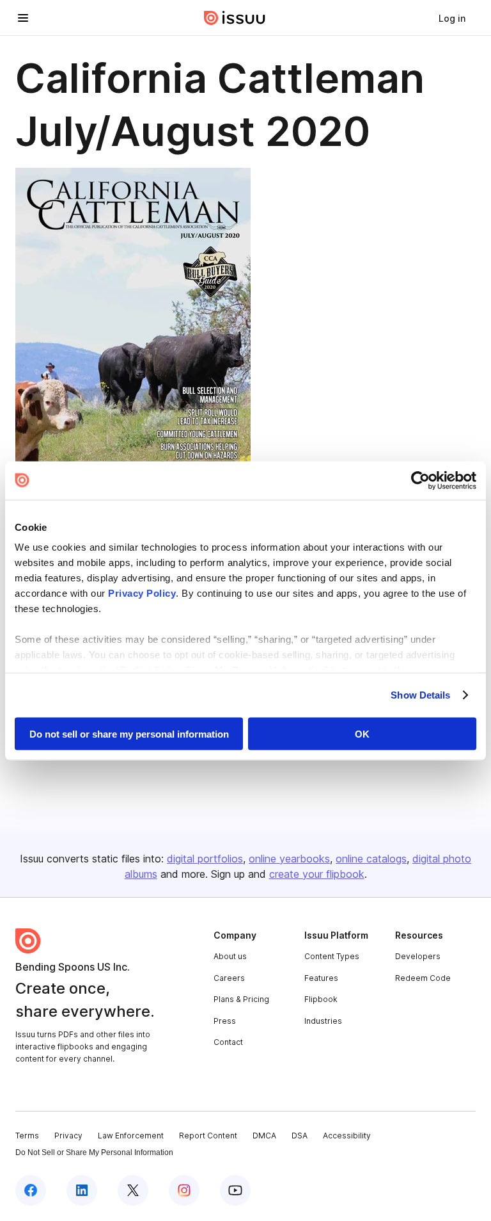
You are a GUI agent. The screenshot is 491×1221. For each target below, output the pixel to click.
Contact (228, 1042)
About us (230, 956)
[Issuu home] (234, 18)
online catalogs (371, 858)
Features (321, 978)
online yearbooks (289, 858)
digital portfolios (205, 858)
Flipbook (321, 999)
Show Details (420, 695)
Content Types (331, 956)
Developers (417, 956)
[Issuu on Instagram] (184, 1190)
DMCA (264, 1135)
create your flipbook (316, 874)
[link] (452, 18)
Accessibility (347, 1135)
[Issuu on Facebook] (30, 1190)
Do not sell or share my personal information (129, 733)
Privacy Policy (142, 593)
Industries (323, 1021)
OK (362, 733)
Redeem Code (423, 978)
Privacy (68, 1135)
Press (225, 1021)
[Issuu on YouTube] (235, 1190)
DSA (300, 1135)
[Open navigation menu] (23, 18)
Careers (229, 978)
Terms (27, 1135)
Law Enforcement (131, 1135)
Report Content (208, 1135)
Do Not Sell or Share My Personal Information (94, 1152)
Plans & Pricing (241, 999)
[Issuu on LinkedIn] (81, 1190)
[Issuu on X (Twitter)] (133, 1190)
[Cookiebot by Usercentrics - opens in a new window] (420, 480)
